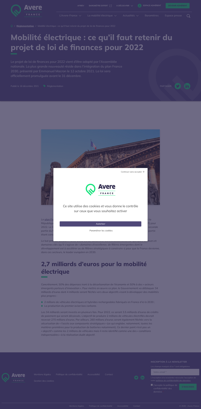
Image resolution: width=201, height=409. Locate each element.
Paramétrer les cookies (101, 230)
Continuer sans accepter (131, 171)
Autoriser (100, 223)
